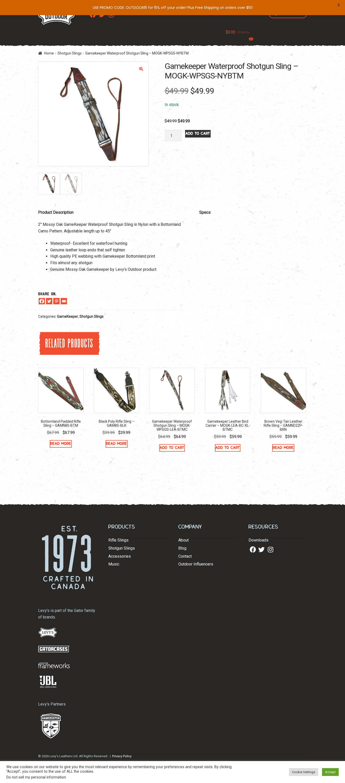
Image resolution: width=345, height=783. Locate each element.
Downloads (258, 540)
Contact (185, 556)
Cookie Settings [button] (303, 772)
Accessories (119, 556)
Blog (182, 548)
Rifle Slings (118, 540)
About (183, 540)
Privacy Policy (122, 756)
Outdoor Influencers (195, 564)
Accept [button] (330, 772)
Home (49, 53)
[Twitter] (49, 301)
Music (113, 564)
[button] (141, 69)
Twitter (261, 550)
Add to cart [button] (172, 447)
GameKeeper (67, 316)
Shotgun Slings (70, 53)
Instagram (270, 550)
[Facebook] (42, 301)
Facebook (252, 550)
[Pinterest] (56, 301)
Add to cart (198, 133)
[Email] (64, 301)
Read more (60, 443)
